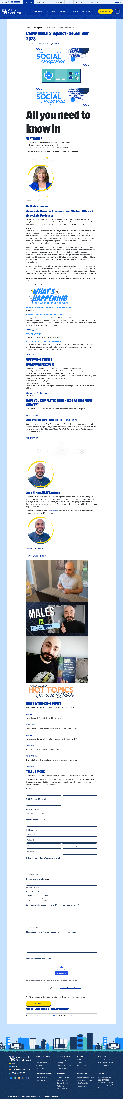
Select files (61, 973)
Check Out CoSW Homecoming (37, 393)
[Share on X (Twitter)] (71, 73)
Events (79, 1063)
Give (13, 1064)
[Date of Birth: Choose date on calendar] (43, 813)
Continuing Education (21, 1069)
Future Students (41, 2)
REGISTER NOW (32, 438)
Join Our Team (86, 11)
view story (30, 714)
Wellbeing (75, 11)
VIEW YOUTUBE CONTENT (36, 556)
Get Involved (81, 1060)
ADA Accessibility (83, 1083)
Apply (14, 1066)
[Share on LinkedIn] (71, 78)
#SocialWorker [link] (52, 510)
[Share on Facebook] (77, 73)
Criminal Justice (42, 1063)
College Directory (63, 11)
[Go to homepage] (12, 11)
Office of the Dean (37, 11)
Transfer (39, 1065)
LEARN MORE (31, 330)
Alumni (68, 2)
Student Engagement (64, 1060)
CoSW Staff (55, 44)
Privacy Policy (82, 1086)
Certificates (40, 1068)
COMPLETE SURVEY (34, 415)
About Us (28, 2)
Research (78, 2)
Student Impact (103, 1065)
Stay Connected (83, 1065)
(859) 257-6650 (103, 1080)
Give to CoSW (50, 11)
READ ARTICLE (31, 724)
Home (28, 28)
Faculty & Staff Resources (18, 1073)
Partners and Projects (105, 1063)
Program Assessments (85, 1077)
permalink (70, 1016)
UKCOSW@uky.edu (105, 1077)
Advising (60, 1063)
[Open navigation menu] (117, 11)
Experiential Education (65, 1065)
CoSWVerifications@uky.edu (70, 988)
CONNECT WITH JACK (34, 548)
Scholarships (61, 1068)
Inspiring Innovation (105, 1060)
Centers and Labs (92, 2)
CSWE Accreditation (84, 1080)
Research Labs (41, 1077)
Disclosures (82, 1074)
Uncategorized (38, 28)
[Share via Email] (77, 78)
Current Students (57, 2)
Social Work (40, 1060)
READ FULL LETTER (35, 228)
